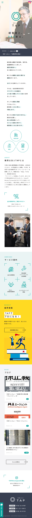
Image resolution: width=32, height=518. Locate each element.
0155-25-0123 (21, 511)
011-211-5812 (21, 508)
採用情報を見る (14, 330)
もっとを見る (16, 462)
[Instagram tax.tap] (29, 2)
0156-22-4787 (21, 505)
